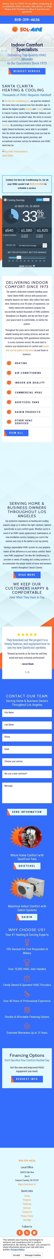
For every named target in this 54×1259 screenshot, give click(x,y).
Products (27, 1200)
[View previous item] (21, 672)
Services (27, 1208)
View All (16, 432)
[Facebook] (20, 1233)
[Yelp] (27, 1233)
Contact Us (27, 1212)
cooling (39, 109)
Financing (27, 1204)
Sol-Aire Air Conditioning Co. (17, 101)
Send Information (27, 812)
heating (28, 109)
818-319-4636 (27, 19)
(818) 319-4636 (37, 184)
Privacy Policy (27, 1216)
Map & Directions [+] (27, 1184)
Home (27, 1196)
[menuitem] (27, 1196)
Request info (27, 1079)
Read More (27, 574)
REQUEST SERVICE (27, 71)
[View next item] (33, 672)
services (6, 125)
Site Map (27, 1220)
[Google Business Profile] (34, 1233)
